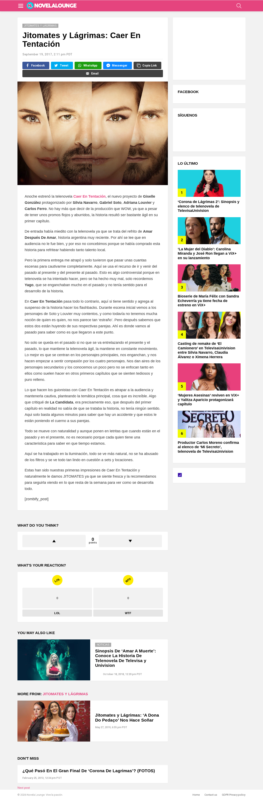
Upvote (54, 541)
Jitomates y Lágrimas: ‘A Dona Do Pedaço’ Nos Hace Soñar (127, 717)
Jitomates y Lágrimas (65, 694)
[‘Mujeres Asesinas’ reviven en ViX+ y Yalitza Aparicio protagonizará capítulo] (209, 376)
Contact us (210, 794)
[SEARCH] (238, 6)
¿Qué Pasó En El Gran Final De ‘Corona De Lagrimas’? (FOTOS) (88, 770)
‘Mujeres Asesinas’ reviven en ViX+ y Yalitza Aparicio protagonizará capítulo (208, 399)
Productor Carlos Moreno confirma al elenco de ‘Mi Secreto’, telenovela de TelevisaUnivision (208, 447)
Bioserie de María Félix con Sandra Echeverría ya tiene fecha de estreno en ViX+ (208, 300)
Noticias (103, 644)
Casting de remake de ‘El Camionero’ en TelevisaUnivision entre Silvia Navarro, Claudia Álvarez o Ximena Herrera (206, 350)
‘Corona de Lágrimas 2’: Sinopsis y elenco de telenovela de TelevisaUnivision (208, 206)
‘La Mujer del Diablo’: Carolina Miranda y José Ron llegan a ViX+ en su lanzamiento (207, 253)
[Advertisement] (208, 48)
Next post (23, 787)
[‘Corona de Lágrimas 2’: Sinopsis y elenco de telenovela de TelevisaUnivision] (209, 183)
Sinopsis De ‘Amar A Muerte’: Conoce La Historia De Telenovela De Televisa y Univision (125, 658)
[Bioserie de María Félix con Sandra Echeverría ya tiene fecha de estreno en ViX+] (209, 277)
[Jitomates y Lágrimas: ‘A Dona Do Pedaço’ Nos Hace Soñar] (53, 721)
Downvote (130, 541)
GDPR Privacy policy (233, 794)
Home (196, 794)
